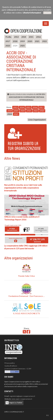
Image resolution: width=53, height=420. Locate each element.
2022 (44, 41)
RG (47, 415)
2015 (31, 37)
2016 (38, 37)
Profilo (8, 37)
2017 (8, 41)
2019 (22, 41)
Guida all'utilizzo (11, 366)
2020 (30, 41)
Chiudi (46, 13)
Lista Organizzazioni (37, 119)
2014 (23, 37)
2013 (16, 37)
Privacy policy (10, 363)
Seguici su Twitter (15, 403)
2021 (37, 41)
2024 (15, 45)
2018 (15, 41)
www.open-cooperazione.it (22, 399)
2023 (8, 45)
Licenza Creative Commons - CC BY (18, 369)
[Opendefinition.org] (12, 371)
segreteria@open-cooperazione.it (22, 396)
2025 (22, 45)
